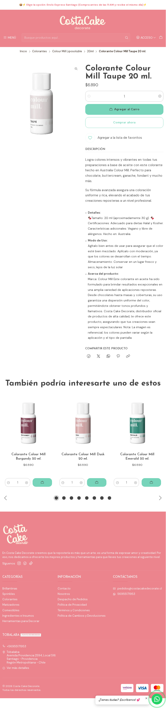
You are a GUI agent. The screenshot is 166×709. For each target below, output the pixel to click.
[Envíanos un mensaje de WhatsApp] (157, 699)
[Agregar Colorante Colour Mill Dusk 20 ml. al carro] (96, 482)
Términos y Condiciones (74, 610)
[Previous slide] (5, 498)
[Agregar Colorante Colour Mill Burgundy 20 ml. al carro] (42, 482)
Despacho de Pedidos (73, 599)
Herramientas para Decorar (21, 621)
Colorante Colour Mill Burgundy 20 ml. (28, 456)
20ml (90, 51)
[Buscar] (126, 37)
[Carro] (160, 38)
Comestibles (10, 610)
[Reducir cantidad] (88, 96)
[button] (56, 498)
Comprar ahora (124, 122)
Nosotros (64, 594)
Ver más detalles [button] (18, 668)
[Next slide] (160, 498)
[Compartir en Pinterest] (118, 356)
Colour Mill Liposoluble (67, 51)
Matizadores (10, 605)
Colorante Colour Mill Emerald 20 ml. (137, 456)
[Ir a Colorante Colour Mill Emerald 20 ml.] (137, 423)
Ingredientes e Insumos (18, 616)
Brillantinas (9, 588)
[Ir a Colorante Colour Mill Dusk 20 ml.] (83, 423)
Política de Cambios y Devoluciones (82, 616)
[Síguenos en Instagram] (19, 563)
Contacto (64, 588)
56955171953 (126, 594)
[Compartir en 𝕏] (98, 356)
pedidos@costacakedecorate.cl (139, 588)
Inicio (23, 51)
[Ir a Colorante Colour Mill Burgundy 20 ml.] (28, 423)
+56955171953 (16, 646)
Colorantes (39, 51)
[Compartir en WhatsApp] (108, 356)
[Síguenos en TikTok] (31, 563)
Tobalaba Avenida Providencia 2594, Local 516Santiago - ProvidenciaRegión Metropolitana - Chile (31, 657)
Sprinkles (8, 594)
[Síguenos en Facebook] (25, 563)
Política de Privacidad (72, 605)
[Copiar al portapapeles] (128, 356)
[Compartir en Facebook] (88, 356)
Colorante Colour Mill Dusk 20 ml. (83, 456)
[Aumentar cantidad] (160, 96)
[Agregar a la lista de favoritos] (47, 423)
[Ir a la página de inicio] (83, 22)
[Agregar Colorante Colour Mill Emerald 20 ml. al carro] (151, 482)
